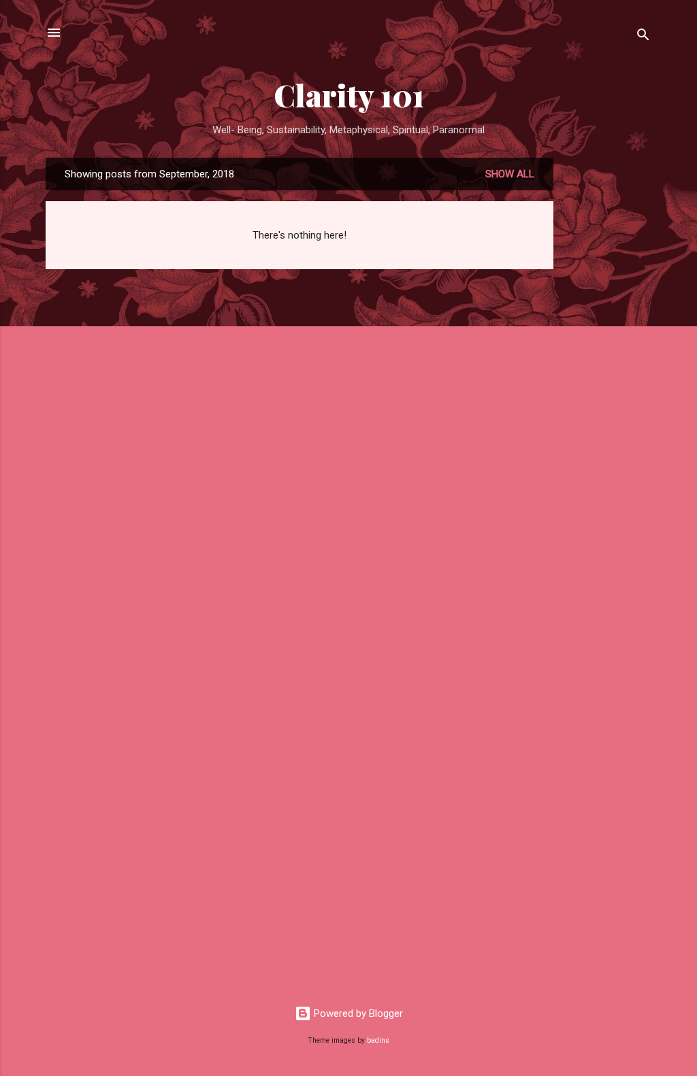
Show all (509, 174)
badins (378, 1040)
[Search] (643, 37)
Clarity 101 (349, 95)
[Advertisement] (607, 362)
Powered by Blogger (357, 1013)
